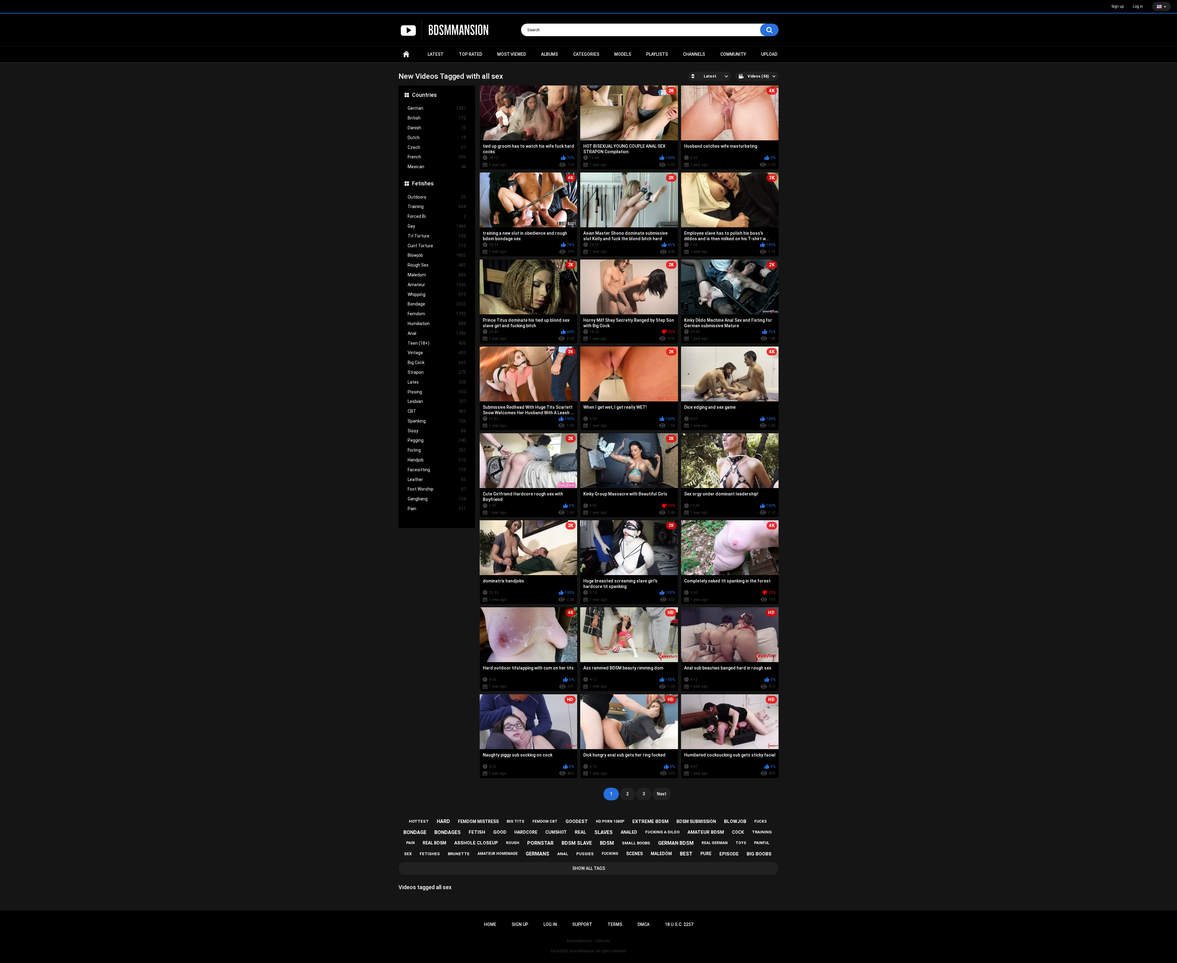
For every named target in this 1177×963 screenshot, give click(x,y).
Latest (436, 54)
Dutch (437, 137)
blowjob (735, 821)
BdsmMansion (582, 951)
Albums (549, 54)
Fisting (437, 450)
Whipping (437, 294)
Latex (437, 382)
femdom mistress (478, 821)
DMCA (643, 924)
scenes (634, 853)
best (686, 854)
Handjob (437, 459)
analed (629, 832)
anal (562, 853)
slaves (603, 832)
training (762, 832)
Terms (615, 924)
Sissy (437, 430)
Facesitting (437, 469)
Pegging (437, 440)
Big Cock (437, 362)
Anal (437, 333)
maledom (661, 853)
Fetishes (423, 183)
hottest (419, 821)
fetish (477, 832)
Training (437, 206)
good (499, 832)
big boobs (759, 854)
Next (661, 793)
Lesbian (437, 401)
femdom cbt (545, 821)
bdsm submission (696, 821)
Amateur (437, 284)
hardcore (525, 832)
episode (729, 854)
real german (715, 843)
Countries (424, 95)
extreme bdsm (650, 821)
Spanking (437, 421)
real (580, 832)
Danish (437, 127)
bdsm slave (577, 843)
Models (622, 54)
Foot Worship (437, 489)
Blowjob (437, 255)
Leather (437, 479)
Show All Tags (588, 868)
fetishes (430, 853)
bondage (414, 832)
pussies (585, 853)
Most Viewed (511, 54)
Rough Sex (437, 265)
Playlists (657, 54)
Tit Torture (437, 235)
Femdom (437, 313)
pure (705, 853)
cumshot (556, 832)
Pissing (437, 391)
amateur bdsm (706, 832)
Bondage (437, 303)
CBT (437, 411)
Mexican (437, 166)
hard (443, 821)
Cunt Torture (437, 245)
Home (406, 54)
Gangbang (437, 498)
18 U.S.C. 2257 (679, 924)
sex (408, 853)
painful (761, 843)
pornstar (540, 843)
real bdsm (434, 842)
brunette (459, 853)
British (437, 118)
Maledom (437, 274)
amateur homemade (498, 853)
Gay (437, 226)
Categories (586, 54)
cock (738, 832)
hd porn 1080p (610, 821)
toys (741, 843)
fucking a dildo (662, 832)
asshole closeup (476, 843)
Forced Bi (437, 216)
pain (410, 843)
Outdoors (437, 197)
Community (733, 54)
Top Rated (470, 54)
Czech (437, 147)
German (437, 108)
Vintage (437, 352)
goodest (577, 821)
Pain (437, 508)
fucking (610, 853)
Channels (694, 54)
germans (537, 854)
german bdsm (676, 843)
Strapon (437, 372)
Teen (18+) (437, 343)
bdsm (607, 843)
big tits (515, 821)
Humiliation (437, 323)
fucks (760, 821)
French (437, 156)
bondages (447, 832)
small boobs (636, 843)
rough (512, 843)
